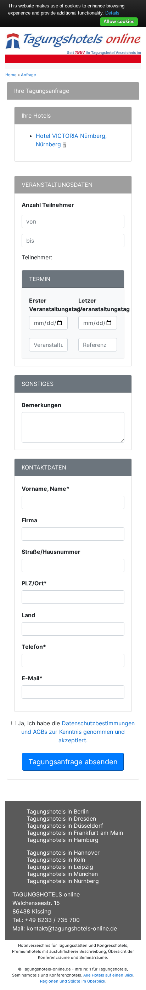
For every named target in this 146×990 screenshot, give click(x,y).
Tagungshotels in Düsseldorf (65, 825)
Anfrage (28, 74)
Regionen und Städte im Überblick (72, 981)
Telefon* (34, 646)
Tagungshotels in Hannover (63, 852)
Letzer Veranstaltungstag (104, 305)
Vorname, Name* (45, 488)
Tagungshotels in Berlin (58, 811)
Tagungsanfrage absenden (73, 762)
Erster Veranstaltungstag (54, 305)
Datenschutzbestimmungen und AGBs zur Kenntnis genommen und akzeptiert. (78, 732)
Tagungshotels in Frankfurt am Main (75, 832)
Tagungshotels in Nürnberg (63, 880)
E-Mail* (32, 678)
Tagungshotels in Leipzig (60, 866)
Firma (29, 520)
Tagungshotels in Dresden (61, 818)
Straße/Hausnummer (51, 551)
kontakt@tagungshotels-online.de (72, 928)
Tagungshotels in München (62, 873)
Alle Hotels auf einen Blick (108, 975)
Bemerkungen (41, 405)
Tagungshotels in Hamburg (63, 839)
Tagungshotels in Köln (56, 859)
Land (28, 615)
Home (11, 74)
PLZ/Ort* (34, 583)
